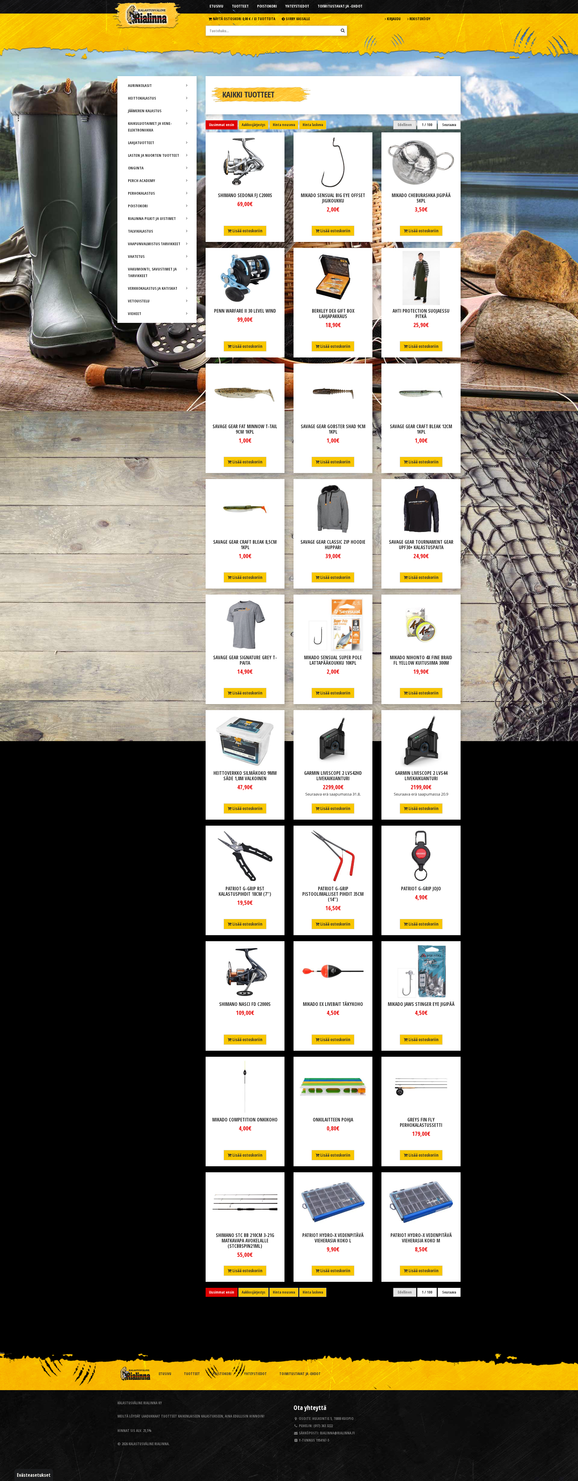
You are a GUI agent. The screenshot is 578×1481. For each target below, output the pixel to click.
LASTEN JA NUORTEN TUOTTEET (153, 155)
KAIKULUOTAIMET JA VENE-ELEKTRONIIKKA (150, 127)
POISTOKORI (138, 206)
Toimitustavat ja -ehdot (340, 6)
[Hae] (342, 30)
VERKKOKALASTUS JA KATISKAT (152, 288)
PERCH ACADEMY (141, 180)
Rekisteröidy (419, 18)
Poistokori (267, 6)
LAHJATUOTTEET (141, 142)
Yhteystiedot (297, 6)
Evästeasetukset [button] (34, 1475)
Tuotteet (240, 6)
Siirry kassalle (297, 18)
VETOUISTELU (139, 301)
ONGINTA (136, 168)
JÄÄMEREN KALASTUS (144, 110)
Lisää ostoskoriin (247, 230)
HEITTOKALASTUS (142, 98)
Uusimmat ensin (221, 124)
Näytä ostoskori (243, 18)
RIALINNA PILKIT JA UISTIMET (152, 218)
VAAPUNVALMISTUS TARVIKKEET (154, 243)
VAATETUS (136, 256)
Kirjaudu (393, 18)
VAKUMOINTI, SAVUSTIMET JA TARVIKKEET (152, 272)
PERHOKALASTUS (141, 193)
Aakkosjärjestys (253, 124)
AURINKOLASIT (140, 85)
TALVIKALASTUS (140, 231)
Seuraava (449, 124)
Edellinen (405, 124)
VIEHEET (134, 313)
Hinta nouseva (284, 124)
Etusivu (216, 6)
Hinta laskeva (313, 124)
